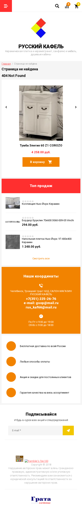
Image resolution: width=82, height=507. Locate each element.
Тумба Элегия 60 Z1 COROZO (41, 145)
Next (75, 107)
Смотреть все (41, 258)
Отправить (68, 430)
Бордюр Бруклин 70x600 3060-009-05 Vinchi (48, 220)
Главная (6, 63)
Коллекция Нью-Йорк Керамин (41, 203)
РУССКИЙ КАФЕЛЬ (41, 46)
